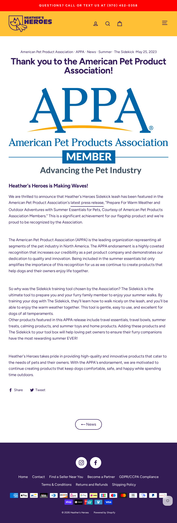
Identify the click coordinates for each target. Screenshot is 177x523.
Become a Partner (101, 477)
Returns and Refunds (92, 484)
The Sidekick (124, 52)
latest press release (87, 202)
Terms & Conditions (56, 484)
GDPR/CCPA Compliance (139, 477)
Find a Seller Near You (66, 477)
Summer (105, 52)
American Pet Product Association (47, 52)
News (91, 52)
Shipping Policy (124, 484)
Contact (38, 477)
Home (23, 477)
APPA (80, 52)
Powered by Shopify (104, 512)
